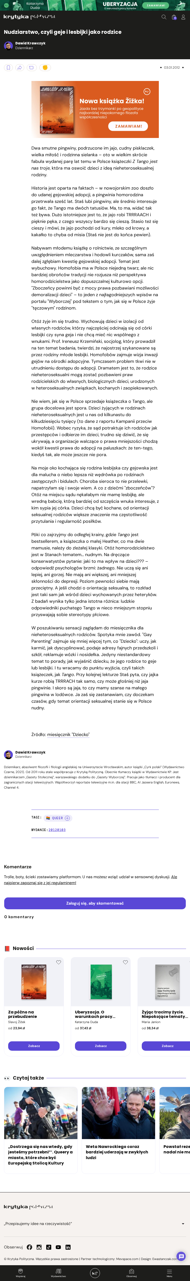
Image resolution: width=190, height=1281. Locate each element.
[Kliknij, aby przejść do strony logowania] (183, 17)
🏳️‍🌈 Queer (54, 818)
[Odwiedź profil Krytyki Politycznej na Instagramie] (39, 1247)
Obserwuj (131, 1276)
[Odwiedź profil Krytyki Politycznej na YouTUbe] (58, 1247)
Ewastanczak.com (165, 1259)
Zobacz (34, 1046)
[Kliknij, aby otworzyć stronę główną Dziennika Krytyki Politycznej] (95, 1273)
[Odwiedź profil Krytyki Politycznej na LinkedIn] (68, 1247)
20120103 (57, 830)
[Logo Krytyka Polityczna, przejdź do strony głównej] (29, 16)
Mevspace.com (127, 1259)
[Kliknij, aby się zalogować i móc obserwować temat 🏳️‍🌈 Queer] (67, 818)
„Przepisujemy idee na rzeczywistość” (38, 1223)
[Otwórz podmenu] (183, 1224)
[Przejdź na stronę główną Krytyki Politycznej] (28, 1207)
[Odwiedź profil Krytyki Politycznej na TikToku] (49, 1247)
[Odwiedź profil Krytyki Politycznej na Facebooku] (29, 1247)
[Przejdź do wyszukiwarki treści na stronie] (164, 17)
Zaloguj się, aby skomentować (95, 903)
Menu (169, 1276)
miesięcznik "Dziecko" (68, 735)
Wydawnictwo (58, 1276)
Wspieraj (20, 1276)
